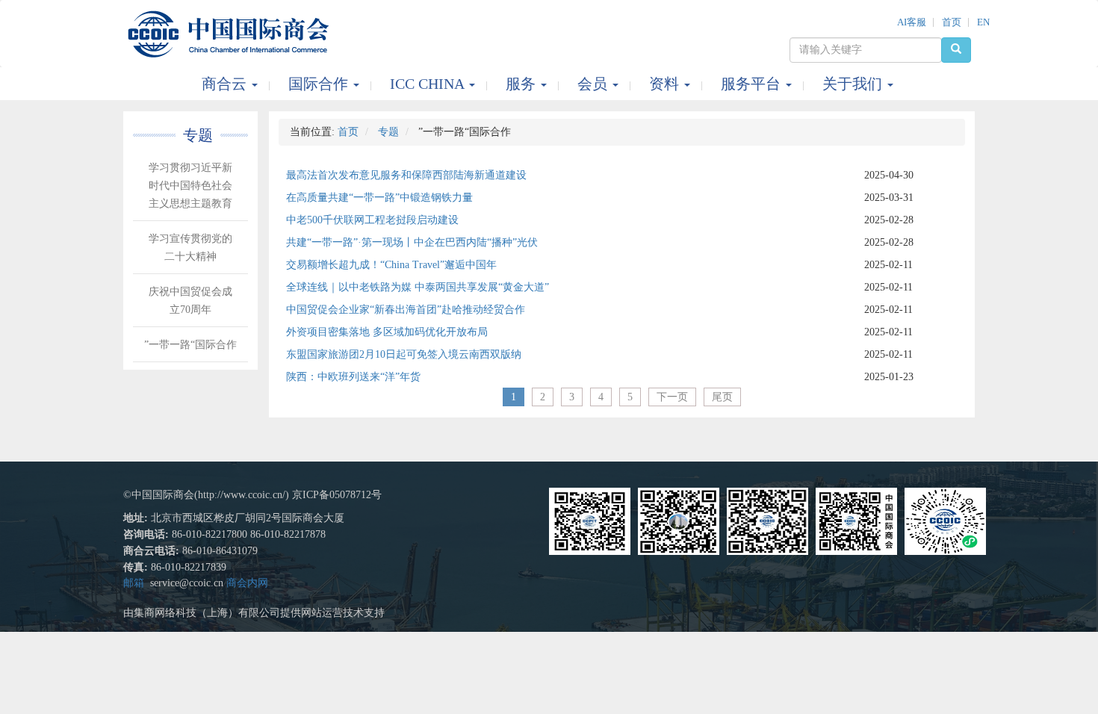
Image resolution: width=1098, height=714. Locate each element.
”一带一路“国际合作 (190, 344)
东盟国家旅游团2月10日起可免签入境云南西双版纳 (403, 354)
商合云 (226, 83)
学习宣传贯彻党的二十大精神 (190, 247)
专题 (388, 131)
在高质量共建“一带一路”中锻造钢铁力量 (379, 197)
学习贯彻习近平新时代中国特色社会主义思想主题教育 (190, 185)
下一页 (672, 397)
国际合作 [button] (320, 83)
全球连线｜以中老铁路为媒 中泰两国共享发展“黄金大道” (417, 287)
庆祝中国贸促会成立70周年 (190, 300)
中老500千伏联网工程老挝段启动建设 (372, 220)
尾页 (722, 397)
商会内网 (247, 583)
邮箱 (133, 583)
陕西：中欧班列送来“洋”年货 (353, 376)
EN (983, 22)
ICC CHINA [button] (429, 83)
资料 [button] (666, 83)
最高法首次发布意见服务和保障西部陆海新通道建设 (406, 175)
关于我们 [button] (854, 83)
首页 (951, 22)
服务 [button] (522, 83)
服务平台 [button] (752, 83)
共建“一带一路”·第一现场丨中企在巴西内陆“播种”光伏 (412, 242)
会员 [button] (594, 83)
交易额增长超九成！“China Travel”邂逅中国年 (391, 264)
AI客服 (911, 22)
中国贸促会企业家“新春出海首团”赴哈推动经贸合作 (405, 309)
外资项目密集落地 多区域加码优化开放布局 (387, 332)
